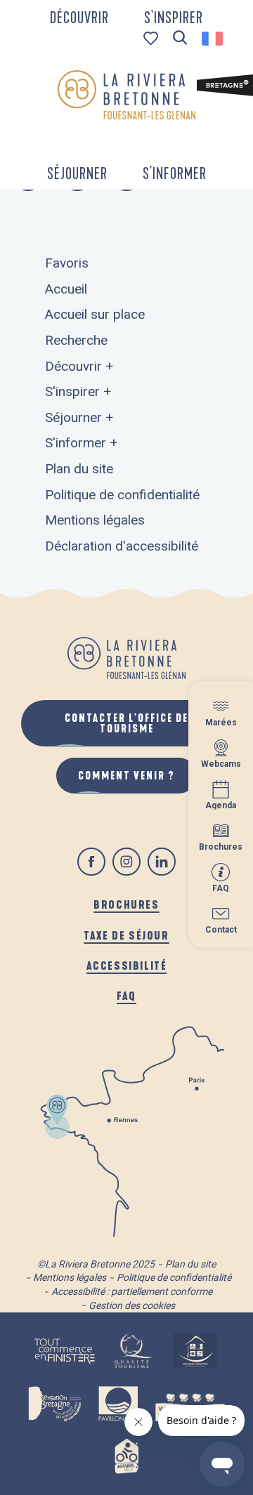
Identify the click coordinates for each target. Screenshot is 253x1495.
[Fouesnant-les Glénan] (126, 94)
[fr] (213, 39)
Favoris (67, 263)
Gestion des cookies (132, 1305)
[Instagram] (126, 862)
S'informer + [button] (81, 443)
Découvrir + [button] (79, 366)
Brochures (126, 904)
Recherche (76, 340)
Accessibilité (126, 965)
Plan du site (79, 469)
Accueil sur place (95, 314)
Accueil (66, 289)
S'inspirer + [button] (78, 391)
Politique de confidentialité (122, 495)
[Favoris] (152, 38)
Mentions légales (95, 520)
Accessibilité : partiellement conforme (131, 1291)
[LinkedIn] (162, 862)
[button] (180, 38)
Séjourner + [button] (79, 417)
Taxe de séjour (126, 935)
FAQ (126, 995)
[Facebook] (91, 862)
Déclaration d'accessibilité (121, 546)
